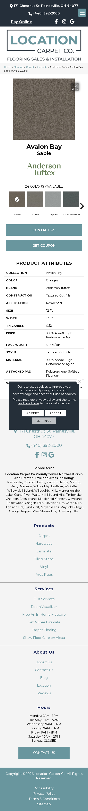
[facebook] (56, 22)
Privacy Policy (44, 793)
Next (82, 200)
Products (42, 67)
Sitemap (44, 804)
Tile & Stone (44, 559)
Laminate (44, 551)
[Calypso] (53, 199)
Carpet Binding (44, 630)
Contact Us (44, 230)
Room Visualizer (44, 607)
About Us (44, 662)
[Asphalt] (35, 199)
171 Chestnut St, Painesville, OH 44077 (46, 6)
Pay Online (21, 22)
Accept (32, 412)
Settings (44, 420)
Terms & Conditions (44, 799)
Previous (6, 200)
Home (7, 67)
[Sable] (17, 199)
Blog (44, 678)
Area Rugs (44, 574)
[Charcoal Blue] (71, 199)
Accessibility (44, 788)
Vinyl (44, 567)
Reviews (44, 693)
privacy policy (45, 399)
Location (44, 685)
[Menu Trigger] (82, 13)
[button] (44, 753)
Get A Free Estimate (44, 622)
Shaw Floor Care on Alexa (44, 638)
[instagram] (64, 22)
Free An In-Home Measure (44, 614)
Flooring (19, 67)
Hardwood (44, 543)
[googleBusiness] (72, 22)
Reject (56, 412)
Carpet (30, 67)
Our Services (44, 599)
